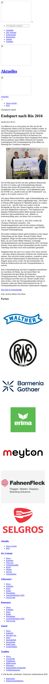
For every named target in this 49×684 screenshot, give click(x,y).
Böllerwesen (11, 663)
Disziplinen (10, 593)
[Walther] (23, 335)
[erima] (23, 436)
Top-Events (10, 597)
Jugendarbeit (11, 640)
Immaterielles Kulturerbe (16, 668)
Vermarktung (11, 574)
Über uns (9, 563)
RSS (8, 548)
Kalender (9, 560)
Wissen (9, 569)
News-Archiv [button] (11, 103)
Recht (8, 567)
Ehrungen (10, 665)
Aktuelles (9, 71)
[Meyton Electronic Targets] (23, 469)
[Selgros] (23, 536)
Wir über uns (11, 635)
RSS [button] (8, 105)
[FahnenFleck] (23, 503)
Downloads (10, 642)
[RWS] (23, 368)
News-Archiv (11, 546)
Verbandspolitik (12, 565)
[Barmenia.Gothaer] (23, 402)
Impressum (10, 678)
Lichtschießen (11, 647)
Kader (8, 591)
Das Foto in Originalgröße (11, 290)
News (8, 558)
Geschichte (10, 659)
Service (9, 572)
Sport (8, 588)
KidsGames (10, 644)
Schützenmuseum (13, 670)
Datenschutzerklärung (14, 681)
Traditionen (10, 661)
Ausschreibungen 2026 (15, 595)
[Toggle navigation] (2, 99)
